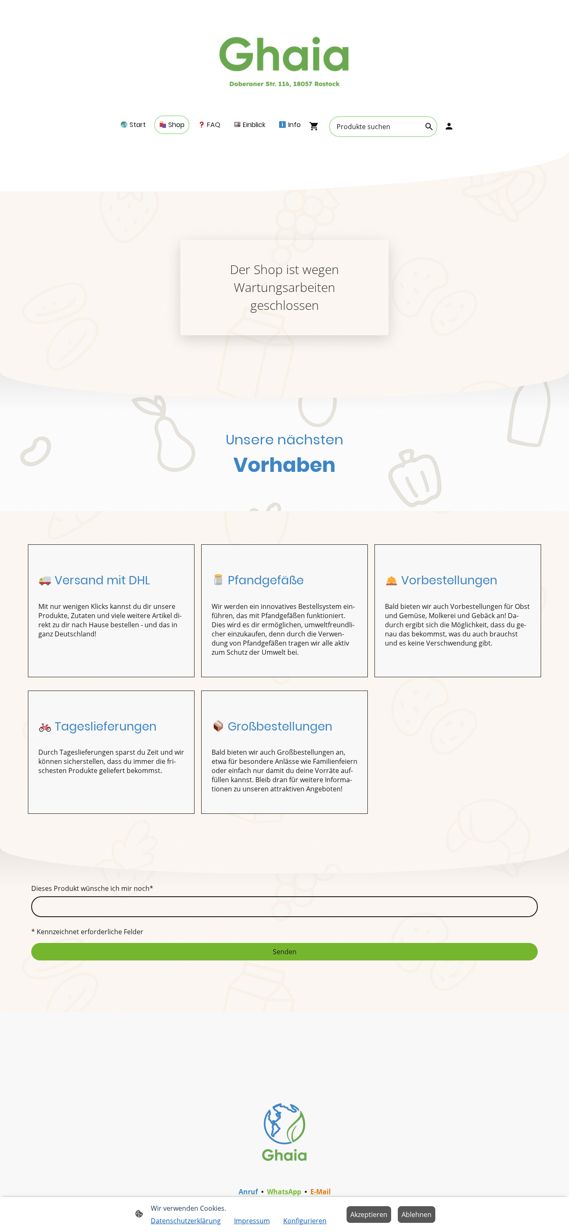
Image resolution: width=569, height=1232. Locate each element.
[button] (429, 127)
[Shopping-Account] (449, 126)
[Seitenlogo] (284, 57)
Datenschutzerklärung (186, 1220)
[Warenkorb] (315, 126)
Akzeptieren (368, 1214)
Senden (285, 951)
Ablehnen (417, 1214)
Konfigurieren (305, 1220)
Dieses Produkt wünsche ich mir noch (92, 888)
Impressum (252, 1220)
